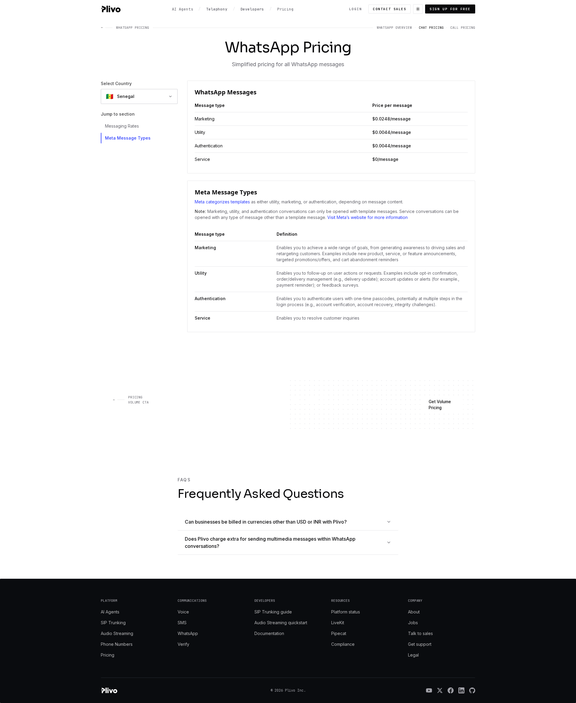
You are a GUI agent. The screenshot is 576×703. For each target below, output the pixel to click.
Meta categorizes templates (222, 201)
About (414, 611)
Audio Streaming (117, 633)
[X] (440, 690)
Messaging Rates (122, 125)
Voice (183, 611)
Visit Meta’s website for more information (367, 217)
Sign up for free (450, 9)
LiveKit (337, 622)
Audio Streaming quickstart (280, 622)
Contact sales (389, 9)
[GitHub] (472, 690)
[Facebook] (451, 690)
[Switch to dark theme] (418, 9)
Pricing (107, 654)
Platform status (345, 611)
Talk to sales (420, 633)
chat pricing (431, 27)
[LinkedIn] (461, 690)
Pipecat (338, 633)
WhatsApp (188, 633)
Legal (413, 654)
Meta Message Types (128, 137)
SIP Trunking (113, 622)
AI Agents (110, 611)
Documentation (269, 633)
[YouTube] (429, 690)
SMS (182, 622)
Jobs (413, 622)
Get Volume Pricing (440, 404)
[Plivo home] (111, 9)
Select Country (116, 83)
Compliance (343, 644)
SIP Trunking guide (273, 611)
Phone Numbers (117, 644)
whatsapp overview (394, 27)
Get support (419, 644)
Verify (183, 644)
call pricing (462, 27)
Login (355, 9)
